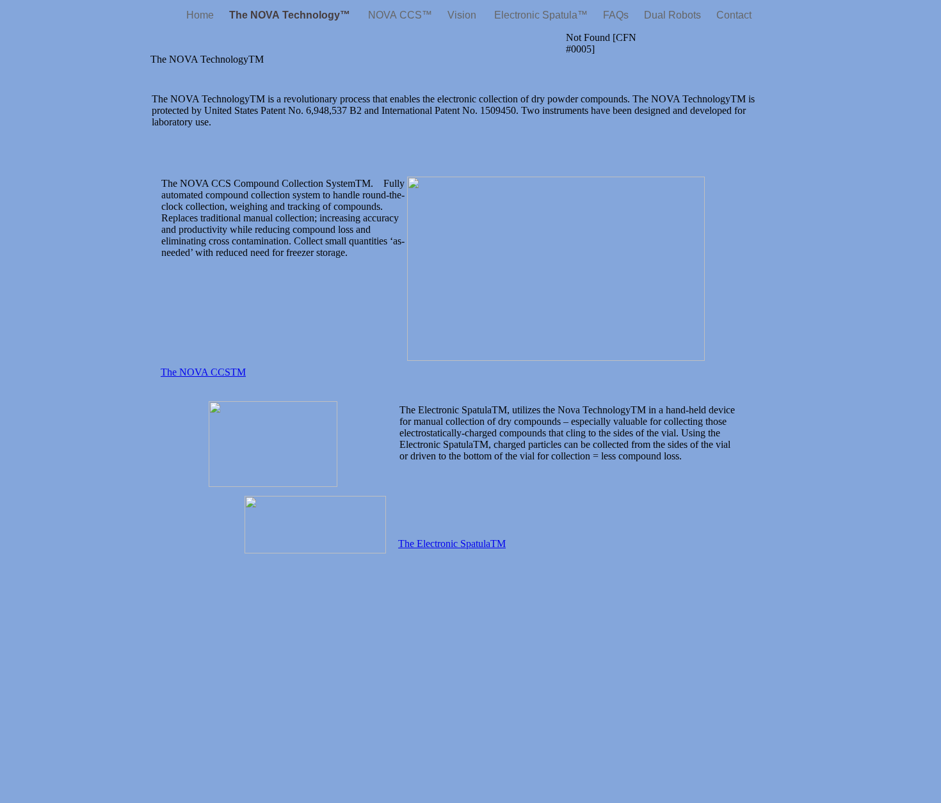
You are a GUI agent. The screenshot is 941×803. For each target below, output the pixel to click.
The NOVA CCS (203, 372)
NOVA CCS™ (400, 15)
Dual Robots (674, 15)
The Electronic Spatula (452, 543)
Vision (463, 15)
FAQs (617, 15)
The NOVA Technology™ (291, 15)
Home (201, 15)
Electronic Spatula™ (541, 15)
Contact (734, 15)
